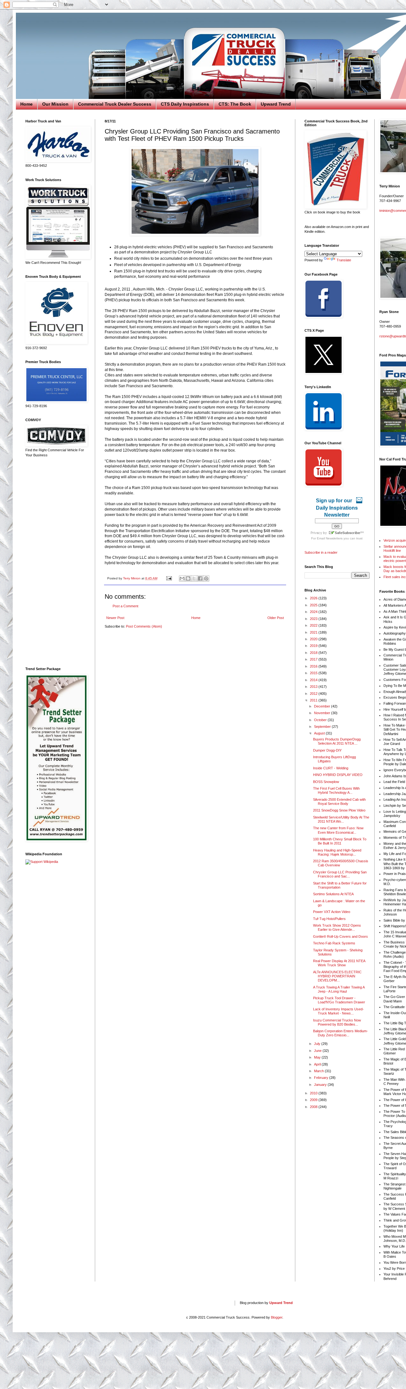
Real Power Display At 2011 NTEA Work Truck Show (339, 963)
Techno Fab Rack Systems (334, 943)
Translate (344, 260)
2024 (314, 612)
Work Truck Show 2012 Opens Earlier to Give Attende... (337, 927)
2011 (314, 700)
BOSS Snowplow (326, 782)
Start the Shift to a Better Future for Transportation (340, 885)
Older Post (275, 618)
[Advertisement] (55, 562)
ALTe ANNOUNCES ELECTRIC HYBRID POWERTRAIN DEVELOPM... (337, 976)
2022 (314, 625)
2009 (314, 1100)
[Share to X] (194, 578)
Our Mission (55, 104)
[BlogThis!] (188, 578)
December (322, 706)
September (323, 726)
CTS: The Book (235, 104)
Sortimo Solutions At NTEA (333, 894)
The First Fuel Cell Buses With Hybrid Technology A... (336, 790)
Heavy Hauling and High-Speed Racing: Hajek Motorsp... (337, 852)
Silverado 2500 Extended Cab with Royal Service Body (339, 801)
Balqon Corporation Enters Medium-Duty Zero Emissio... (340, 1033)
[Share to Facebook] (200, 578)
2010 (314, 1093)
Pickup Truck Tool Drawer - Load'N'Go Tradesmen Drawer (339, 1000)
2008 (314, 1107)
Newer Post (115, 618)
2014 (314, 680)
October (321, 720)
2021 (314, 632)
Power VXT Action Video (331, 912)
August (320, 733)
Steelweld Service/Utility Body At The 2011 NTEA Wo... (341, 819)
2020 (314, 639)
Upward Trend (276, 104)
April (318, 1064)
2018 (314, 653)
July (317, 1044)
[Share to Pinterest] (206, 578)
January (321, 1084)
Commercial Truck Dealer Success (114, 104)
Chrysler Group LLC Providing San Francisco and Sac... (340, 874)
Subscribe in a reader (320, 552)
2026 (314, 598)
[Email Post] (169, 578)
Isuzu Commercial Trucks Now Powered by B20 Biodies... (337, 1022)
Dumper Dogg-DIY (327, 750)
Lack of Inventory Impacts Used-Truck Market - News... (338, 1011)
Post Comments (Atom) (144, 626)
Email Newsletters (330, 538)
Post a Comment (125, 606)
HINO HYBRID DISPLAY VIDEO (338, 775)
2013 (314, 686)
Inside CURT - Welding (330, 768)
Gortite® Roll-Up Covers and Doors (340, 936)
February (321, 1077)
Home (26, 104)
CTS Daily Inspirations (185, 104)
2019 (314, 646)
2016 (314, 666)
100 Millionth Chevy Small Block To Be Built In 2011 (339, 841)
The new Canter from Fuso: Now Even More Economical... (338, 830)
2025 (314, 605)
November (322, 713)
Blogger (276, 1317)
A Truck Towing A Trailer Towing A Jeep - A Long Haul (338, 989)
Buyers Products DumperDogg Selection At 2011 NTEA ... (337, 741)
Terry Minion (132, 578)
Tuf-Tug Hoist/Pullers (329, 919)
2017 (314, 659)
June (318, 1051)
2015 (314, 673)
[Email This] (182, 578)
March (319, 1071)
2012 (314, 693)
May (318, 1057)
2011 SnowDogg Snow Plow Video (339, 810)
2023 (314, 619)
